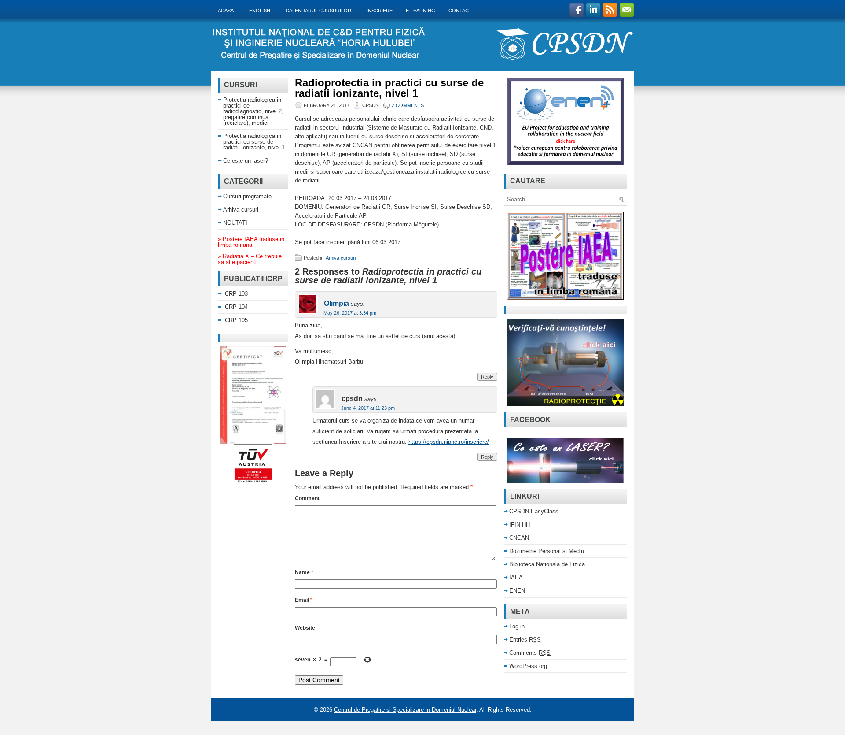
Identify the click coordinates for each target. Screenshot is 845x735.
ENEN (517, 590)
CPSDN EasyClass (533, 511)
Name (304, 572)
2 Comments (408, 105)
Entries (525, 639)
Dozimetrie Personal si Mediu (546, 551)
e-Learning (420, 10)
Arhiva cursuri (341, 257)
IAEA (516, 577)
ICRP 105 (235, 320)
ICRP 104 (235, 307)
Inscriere (380, 10)
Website (305, 628)
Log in (517, 626)
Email (303, 600)
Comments (530, 653)
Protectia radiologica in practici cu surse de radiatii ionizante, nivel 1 (254, 142)
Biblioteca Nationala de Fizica (547, 564)
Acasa (228, 10)
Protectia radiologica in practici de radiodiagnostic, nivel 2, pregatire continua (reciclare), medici (253, 111)
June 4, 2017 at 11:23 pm (368, 408)
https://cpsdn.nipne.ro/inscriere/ (448, 441)
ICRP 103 (235, 293)
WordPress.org (528, 666)
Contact (460, 10)
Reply (487, 376)
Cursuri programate (247, 196)
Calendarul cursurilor (321, 10)
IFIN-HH (519, 524)
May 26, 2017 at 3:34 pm (349, 313)
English (262, 10)
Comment (307, 498)
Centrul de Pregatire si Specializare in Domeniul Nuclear (405, 709)
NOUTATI (235, 222)
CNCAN (519, 538)
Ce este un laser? (245, 160)
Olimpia (336, 303)
